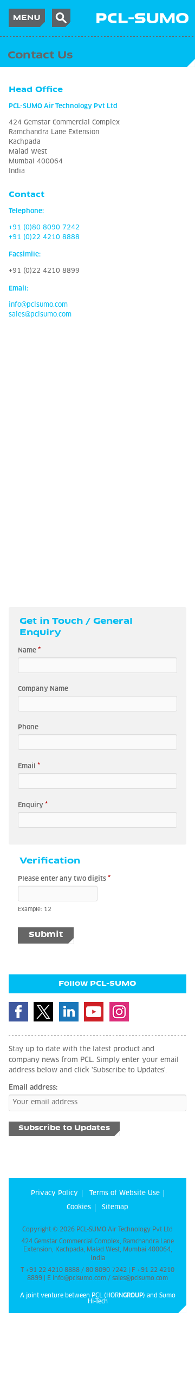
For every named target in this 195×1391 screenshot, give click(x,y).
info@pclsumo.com (38, 305)
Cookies (79, 1207)
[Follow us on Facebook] (18, 1011)
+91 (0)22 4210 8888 (44, 237)
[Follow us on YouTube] (93, 1011)
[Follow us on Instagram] (119, 1011)
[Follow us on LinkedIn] (69, 1011)
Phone (28, 727)
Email (29, 766)
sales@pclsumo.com (40, 315)
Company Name (43, 689)
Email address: (33, 1087)
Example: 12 (34, 909)
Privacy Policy (54, 1193)
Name (29, 650)
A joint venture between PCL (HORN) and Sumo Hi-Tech (98, 1298)
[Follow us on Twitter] (43, 1011)
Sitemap (115, 1207)
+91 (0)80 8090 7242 (44, 228)
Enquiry (33, 805)
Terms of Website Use (124, 1193)
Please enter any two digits (64, 878)
